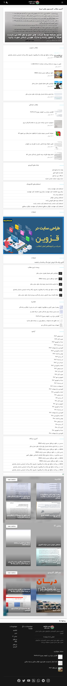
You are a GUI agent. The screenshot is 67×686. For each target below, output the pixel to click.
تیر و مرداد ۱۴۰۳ (58, 360)
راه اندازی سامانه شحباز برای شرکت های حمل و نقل (43, 446)
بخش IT (14, 636)
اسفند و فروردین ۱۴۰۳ (57, 351)
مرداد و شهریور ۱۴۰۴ (57, 342)
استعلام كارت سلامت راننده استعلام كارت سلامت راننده (48, 204)
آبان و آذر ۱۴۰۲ (59, 371)
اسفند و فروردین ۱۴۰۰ (57, 416)
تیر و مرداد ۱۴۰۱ (58, 410)
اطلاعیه (15, 630)
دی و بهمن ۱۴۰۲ (58, 369)
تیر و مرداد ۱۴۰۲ (58, 383)
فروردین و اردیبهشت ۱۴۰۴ (56, 348)
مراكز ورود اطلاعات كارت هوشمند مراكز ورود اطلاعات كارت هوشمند (45, 192)
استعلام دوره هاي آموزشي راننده (54, 201)
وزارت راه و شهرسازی (57, 170)
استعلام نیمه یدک (58, 195)
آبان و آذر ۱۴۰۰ (59, 427)
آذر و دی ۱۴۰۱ (59, 398)
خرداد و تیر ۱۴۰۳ (58, 363)
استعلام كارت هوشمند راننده (55, 189)
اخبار (15, 633)
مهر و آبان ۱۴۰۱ (59, 401)
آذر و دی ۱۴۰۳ (59, 357)
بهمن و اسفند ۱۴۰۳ (58, 354)
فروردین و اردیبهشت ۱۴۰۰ (56, 433)
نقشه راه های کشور (58, 173)
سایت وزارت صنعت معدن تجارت (54, 179)
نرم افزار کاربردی (15, 646)
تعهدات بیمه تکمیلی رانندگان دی (50, 325)
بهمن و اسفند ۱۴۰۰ (58, 419)
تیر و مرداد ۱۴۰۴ (58, 345)
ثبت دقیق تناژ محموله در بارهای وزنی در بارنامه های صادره (43, 321)
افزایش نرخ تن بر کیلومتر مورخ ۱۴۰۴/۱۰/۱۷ (47, 316)
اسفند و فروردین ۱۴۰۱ (57, 392)
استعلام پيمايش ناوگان (56, 198)
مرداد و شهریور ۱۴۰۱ (57, 407)
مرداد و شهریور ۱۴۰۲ (57, 380)
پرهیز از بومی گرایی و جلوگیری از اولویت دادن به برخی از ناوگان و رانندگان (39, 307)
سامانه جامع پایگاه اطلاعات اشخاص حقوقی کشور (39, 455)
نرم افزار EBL (15, 640)
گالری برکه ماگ (59, 262)
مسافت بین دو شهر (57, 176)
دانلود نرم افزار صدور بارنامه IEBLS (47, 443)
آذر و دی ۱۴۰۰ (59, 424)
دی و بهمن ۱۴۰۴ (58, 336)
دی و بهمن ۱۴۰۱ (58, 395)
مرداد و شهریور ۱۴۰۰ (57, 430)
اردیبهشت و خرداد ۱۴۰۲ (56, 386)
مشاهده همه (12, 480)
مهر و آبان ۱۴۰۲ (59, 374)
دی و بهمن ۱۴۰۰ (58, 422)
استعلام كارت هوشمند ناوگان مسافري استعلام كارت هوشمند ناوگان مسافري (42, 207)
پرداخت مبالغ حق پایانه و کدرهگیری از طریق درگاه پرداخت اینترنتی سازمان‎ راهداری (34, 464)
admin (61, 449)
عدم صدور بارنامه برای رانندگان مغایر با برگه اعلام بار (44, 312)
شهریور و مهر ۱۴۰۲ (58, 377)
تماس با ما (51, 637)
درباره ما (46, 637)
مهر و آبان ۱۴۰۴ (58, 339)
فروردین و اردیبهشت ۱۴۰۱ (56, 413)
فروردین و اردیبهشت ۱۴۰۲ (56, 389)
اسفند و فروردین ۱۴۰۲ (57, 366)
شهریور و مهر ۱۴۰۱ (58, 404)
